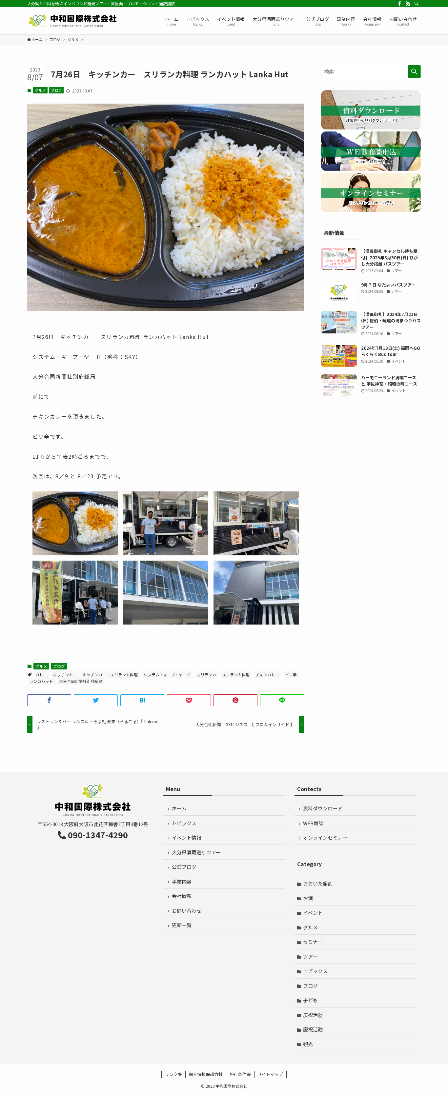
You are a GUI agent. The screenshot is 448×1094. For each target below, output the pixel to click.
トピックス (184, 823)
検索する (414, 71)
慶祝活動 (313, 1029)
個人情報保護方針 (206, 1074)
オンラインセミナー (325, 837)
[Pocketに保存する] (189, 700)
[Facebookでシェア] (49, 700)
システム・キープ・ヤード (167, 674)
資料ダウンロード (322, 808)
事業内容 (182, 881)
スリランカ (206, 674)
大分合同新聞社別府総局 (80, 681)
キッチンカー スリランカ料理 (110, 674)
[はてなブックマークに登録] (142, 700)
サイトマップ (270, 1074)
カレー (41, 674)
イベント (313, 912)
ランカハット (41, 681)
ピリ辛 (291, 674)
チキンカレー (267, 674)
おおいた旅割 (318, 883)
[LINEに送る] (282, 700)
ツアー (310, 956)
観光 (308, 1044)
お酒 (308, 898)
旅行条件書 (240, 1074)
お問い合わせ (186, 910)
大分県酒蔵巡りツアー (196, 852)
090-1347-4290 (98, 835)
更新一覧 (182, 925)
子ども (310, 1000)
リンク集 (173, 1074)
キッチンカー (65, 674)
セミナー (313, 941)
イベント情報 (186, 837)
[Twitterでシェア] (96, 700)
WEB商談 (313, 823)
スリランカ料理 (236, 674)
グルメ (40, 90)
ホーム (179, 808)
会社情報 (182, 895)
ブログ (56, 90)
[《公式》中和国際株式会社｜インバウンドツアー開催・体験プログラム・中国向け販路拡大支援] (73, 20)
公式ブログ (184, 866)
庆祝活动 (313, 1014)
